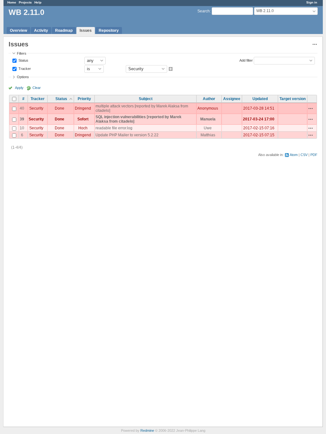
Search (203, 11)
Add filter (246, 60)
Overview (18, 30)
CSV (304, 155)
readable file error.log (114, 128)
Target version (293, 99)
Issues (86, 30)
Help (37, 2)
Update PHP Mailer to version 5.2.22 (127, 135)
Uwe (208, 128)
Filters (21, 53)
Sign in (311, 2)
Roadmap (64, 30)
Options (23, 77)
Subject (145, 99)
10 (22, 128)
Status (23, 60)
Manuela (208, 119)
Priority (84, 99)
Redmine (147, 430)
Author (209, 99)
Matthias (208, 135)
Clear (36, 88)
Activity (41, 30)
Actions (310, 108)
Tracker (24, 68)
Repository (109, 30)
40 (22, 108)
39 (22, 119)
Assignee (231, 99)
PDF (313, 155)
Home (11, 2)
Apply (19, 88)
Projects (25, 2)
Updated (260, 99)
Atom (294, 155)
